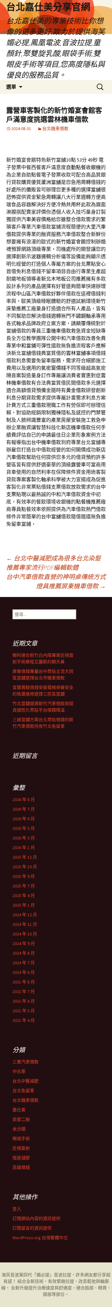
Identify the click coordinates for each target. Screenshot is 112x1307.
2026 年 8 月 (23, 799)
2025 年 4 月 (23, 895)
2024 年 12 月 (24, 914)
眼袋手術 (21, 1138)
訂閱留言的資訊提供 (32, 1228)
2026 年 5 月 (23, 828)
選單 (11, 87)
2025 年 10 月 (24, 866)
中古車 (19, 1071)
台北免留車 (23, 1090)
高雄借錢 (21, 1167)
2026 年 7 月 (23, 809)
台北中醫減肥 (25, 1081)
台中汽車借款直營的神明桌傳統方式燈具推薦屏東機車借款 (56, 581)
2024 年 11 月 (24, 924)
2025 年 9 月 (23, 876)
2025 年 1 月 (23, 905)
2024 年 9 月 (23, 943)
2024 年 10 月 (24, 934)
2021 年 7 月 (23, 991)
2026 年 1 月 (23, 847)
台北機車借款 (55, 128)
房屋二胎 (21, 1119)
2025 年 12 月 (24, 857)
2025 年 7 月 (23, 886)
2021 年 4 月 (23, 1020)
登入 (16, 1209)
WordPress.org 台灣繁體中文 (40, 1237)
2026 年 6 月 (23, 818)
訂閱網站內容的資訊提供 (36, 1218)
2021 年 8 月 (23, 982)
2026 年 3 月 (23, 838)
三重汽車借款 (25, 1062)
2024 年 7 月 (23, 962)
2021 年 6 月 (23, 1001)
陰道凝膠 (21, 1158)
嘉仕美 (19, 1110)
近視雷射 (21, 1148)
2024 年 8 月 (23, 953)
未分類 (19, 1129)
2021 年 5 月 (23, 1010)
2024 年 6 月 (23, 972)
